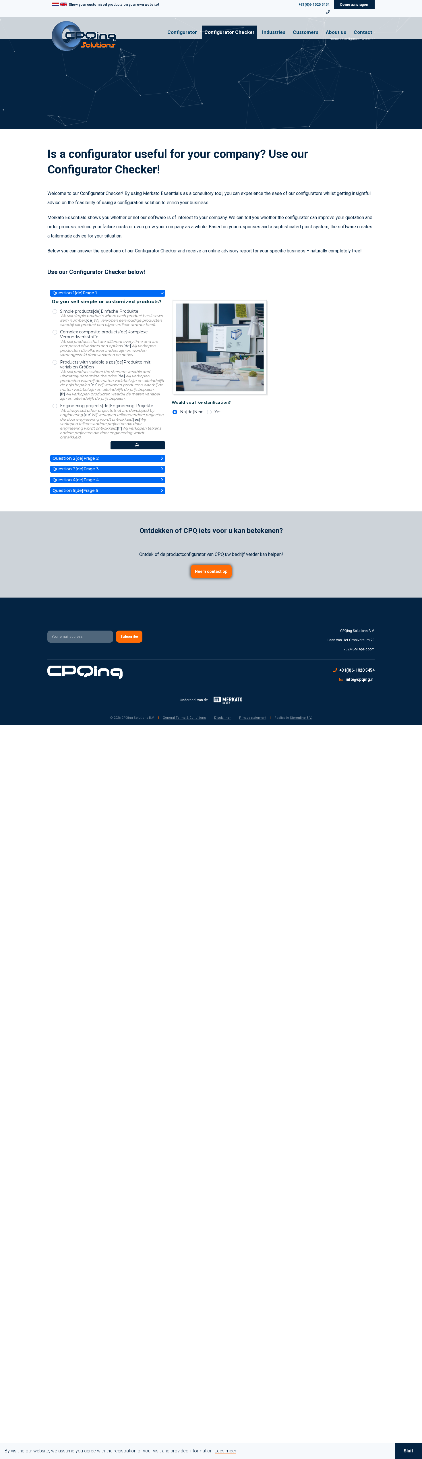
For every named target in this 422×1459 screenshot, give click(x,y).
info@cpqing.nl (360, 679)
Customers (305, 32)
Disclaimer (222, 718)
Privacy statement (252, 718)
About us (336, 32)
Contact (363, 32)
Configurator (182, 32)
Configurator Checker (229, 32)
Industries (273, 32)
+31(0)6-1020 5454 (314, 5)
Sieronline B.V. (301, 718)
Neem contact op (211, 571)
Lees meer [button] (225, 1451)
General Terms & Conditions (184, 718)
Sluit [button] (408, 1451)
